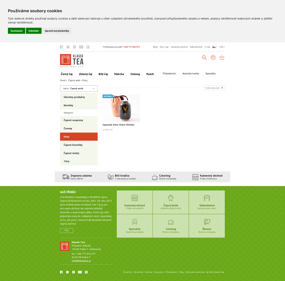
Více (66, 230)
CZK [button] (221, 47)
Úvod (62, 80)
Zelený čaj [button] (85, 74)
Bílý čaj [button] (103, 74)
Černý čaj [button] (66, 74)
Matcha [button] (119, 74)
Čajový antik (74, 80)
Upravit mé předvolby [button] (57, 30)
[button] (214, 47)
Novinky (68, 105)
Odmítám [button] (34, 30)
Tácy (66, 161)
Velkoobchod (196, 47)
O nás (207, 47)
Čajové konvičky (73, 144)
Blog (155, 47)
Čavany (68, 128)
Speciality (158, 272)
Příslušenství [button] (169, 73)
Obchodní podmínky (195, 272)
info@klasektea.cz (81, 260)
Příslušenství (171, 272)
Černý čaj (127, 272)
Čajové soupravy (73, 120)
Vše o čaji (164, 47)
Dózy (66, 136)
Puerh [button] (150, 74)
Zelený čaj (138, 272)
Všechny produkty (74, 97)
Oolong (148, 272)
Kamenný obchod (179, 47)
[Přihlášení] (213, 58)
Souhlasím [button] (17, 30)
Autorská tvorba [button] (191, 73)
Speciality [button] (211, 73)
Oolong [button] (135, 74)
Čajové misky (71, 153)
